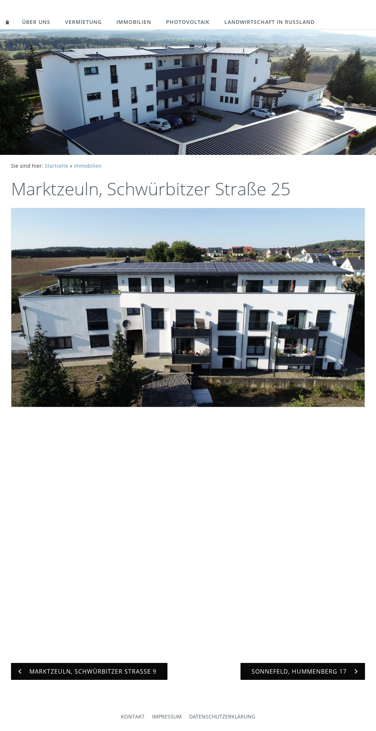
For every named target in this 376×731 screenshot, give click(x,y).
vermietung (83, 21)
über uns (36, 21)
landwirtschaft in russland (269, 21)
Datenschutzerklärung (222, 716)
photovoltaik (188, 21)
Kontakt (133, 716)
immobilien (133, 21)
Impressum (167, 716)
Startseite (56, 165)
